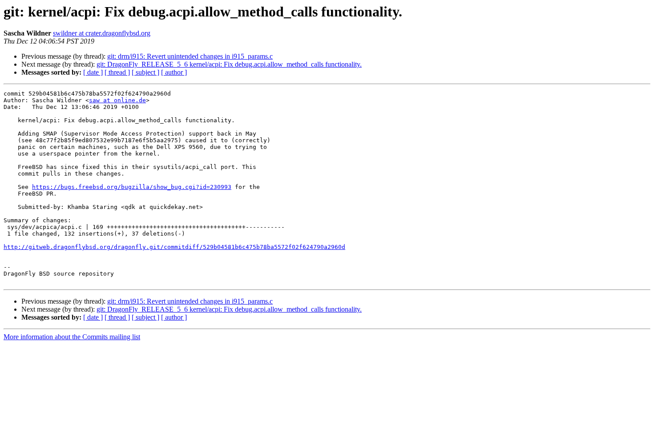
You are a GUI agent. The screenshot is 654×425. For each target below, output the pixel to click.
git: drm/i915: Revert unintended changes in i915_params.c (190, 56)
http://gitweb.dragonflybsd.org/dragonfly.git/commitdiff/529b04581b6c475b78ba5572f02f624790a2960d (174, 247)
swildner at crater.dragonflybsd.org (101, 33)
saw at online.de (117, 100)
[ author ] (174, 72)
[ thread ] (117, 72)
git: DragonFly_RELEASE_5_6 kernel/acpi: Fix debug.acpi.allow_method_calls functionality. (229, 64)
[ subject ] (145, 72)
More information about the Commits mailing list (72, 337)
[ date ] (93, 72)
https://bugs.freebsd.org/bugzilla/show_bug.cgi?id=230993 (131, 187)
